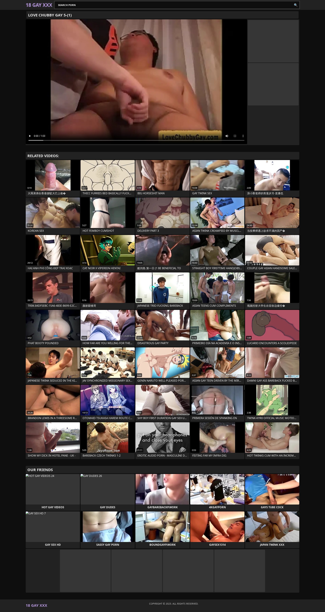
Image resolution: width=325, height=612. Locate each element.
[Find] (296, 5)
